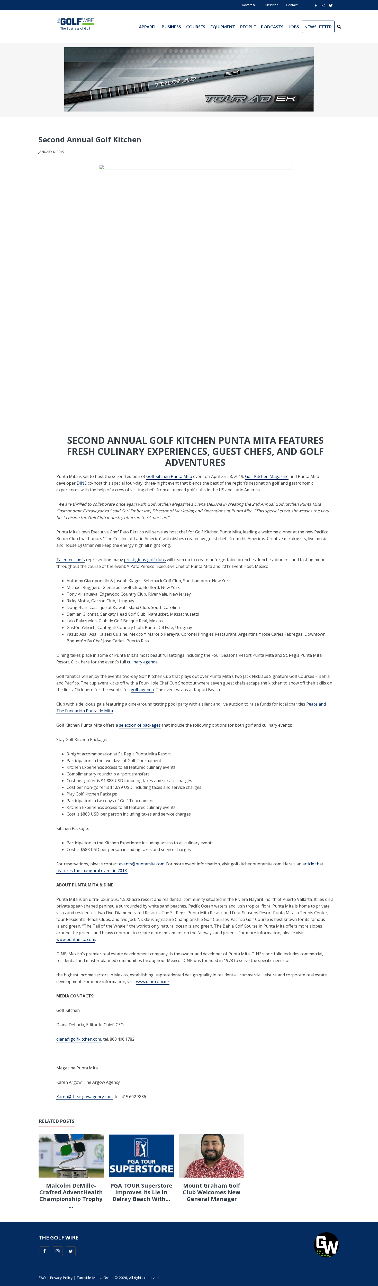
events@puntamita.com (141, 864)
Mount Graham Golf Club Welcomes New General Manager (211, 1192)
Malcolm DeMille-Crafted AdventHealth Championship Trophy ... (71, 1195)
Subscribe (271, 5)
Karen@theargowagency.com (84, 1096)
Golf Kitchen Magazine (267, 476)
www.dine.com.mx (152, 981)
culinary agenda (142, 662)
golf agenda (142, 689)
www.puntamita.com (75, 939)
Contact (292, 5)
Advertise (249, 5)
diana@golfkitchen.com (78, 1039)
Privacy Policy (61, 1277)
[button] (339, 27)
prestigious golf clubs (145, 559)
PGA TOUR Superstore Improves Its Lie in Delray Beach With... (141, 1192)
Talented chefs (70, 559)
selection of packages (140, 725)
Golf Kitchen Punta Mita (169, 476)
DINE (82, 483)
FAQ (42, 1277)
